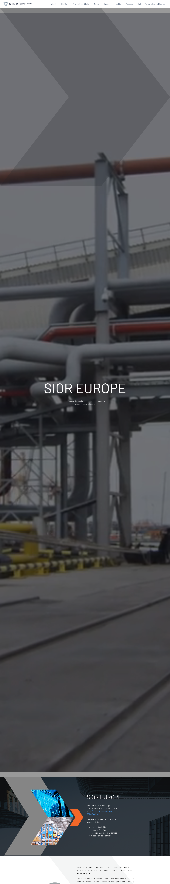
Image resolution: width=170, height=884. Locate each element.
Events (106, 4)
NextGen (64, 4)
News (96, 4)
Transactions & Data (81, 4)
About (53, 4)
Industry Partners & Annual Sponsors (152, 4)
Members (129, 4)
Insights (118, 4)
